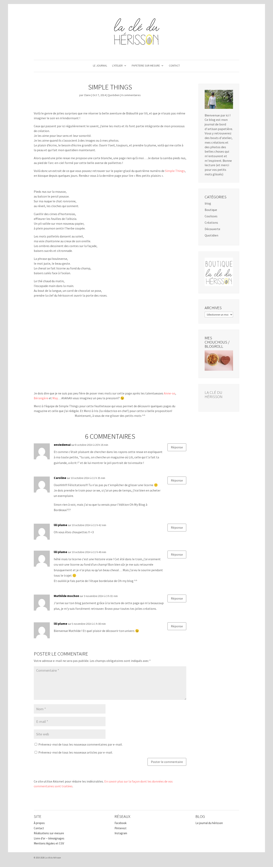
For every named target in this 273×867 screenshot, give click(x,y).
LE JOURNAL (100, 65)
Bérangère (41, 398)
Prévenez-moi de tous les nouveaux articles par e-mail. (75, 752)
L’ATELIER (117, 65)
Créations (211, 222)
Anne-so (169, 393)
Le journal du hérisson (209, 823)
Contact (39, 828)
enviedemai (62, 445)
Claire (87, 95)
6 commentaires (131, 95)
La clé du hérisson (213, 394)
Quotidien (114, 95)
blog (208, 203)
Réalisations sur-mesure (49, 833)
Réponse (177, 447)
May (55, 398)
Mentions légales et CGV (49, 843)
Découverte (212, 229)
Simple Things (175, 171)
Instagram (121, 833)
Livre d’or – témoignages (49, 838)
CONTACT (174, 65)
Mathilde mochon (66, 596)
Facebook (121, 823)
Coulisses (211, 216)
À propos (39, 823)
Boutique (211, 210)
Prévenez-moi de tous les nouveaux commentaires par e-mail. (80, 744)
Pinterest (121, 828)
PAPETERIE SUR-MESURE (146, 65)
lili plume (60, 525)
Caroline (60, 478)
